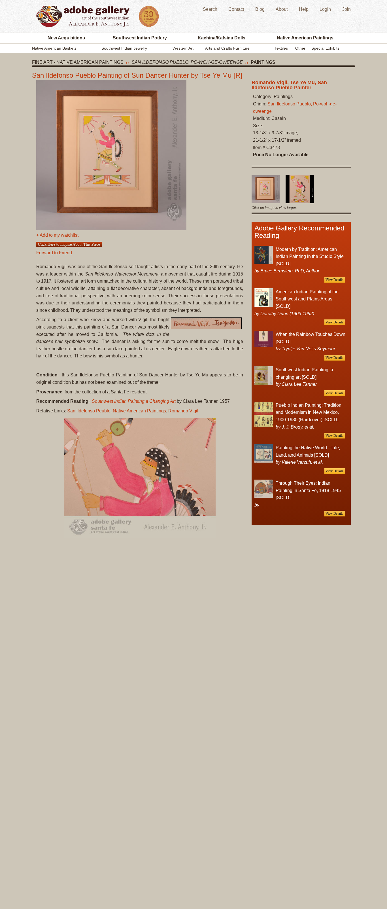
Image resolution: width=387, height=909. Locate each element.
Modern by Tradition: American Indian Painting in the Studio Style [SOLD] (310, 256)
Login (325, 9)
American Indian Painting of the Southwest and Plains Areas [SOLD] (307, 299)
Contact (236, 9)
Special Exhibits (325, 48)
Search (210, 9)
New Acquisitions (66, 37)
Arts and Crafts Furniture (227, 48)
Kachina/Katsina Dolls (221, 37)
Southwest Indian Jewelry (124, 48)
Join (346, 9)
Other (300, 48)
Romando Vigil (183, 410)
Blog (260, 9)
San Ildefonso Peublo (88, 410)
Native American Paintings (305, 37)
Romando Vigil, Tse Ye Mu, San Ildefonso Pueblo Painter (289, 85)
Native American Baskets (54, 48)
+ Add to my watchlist (57, 235)
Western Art (183, 48)
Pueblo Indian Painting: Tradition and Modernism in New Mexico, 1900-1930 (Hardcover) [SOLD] (308, 412)
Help (304, 9)
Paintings (263, 62)
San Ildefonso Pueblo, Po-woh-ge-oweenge (187, 62)
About (282, 9)
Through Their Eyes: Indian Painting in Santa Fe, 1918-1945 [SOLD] (308, 490)
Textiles (281, 48)
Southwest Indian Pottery (140, 37)
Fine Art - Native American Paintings (78, 62)
